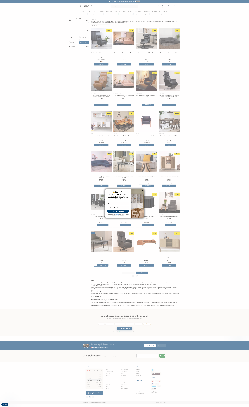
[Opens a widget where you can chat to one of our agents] (4, 404)
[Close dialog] (142, 190)
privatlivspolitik (117, 214)
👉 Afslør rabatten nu (118, 211)
